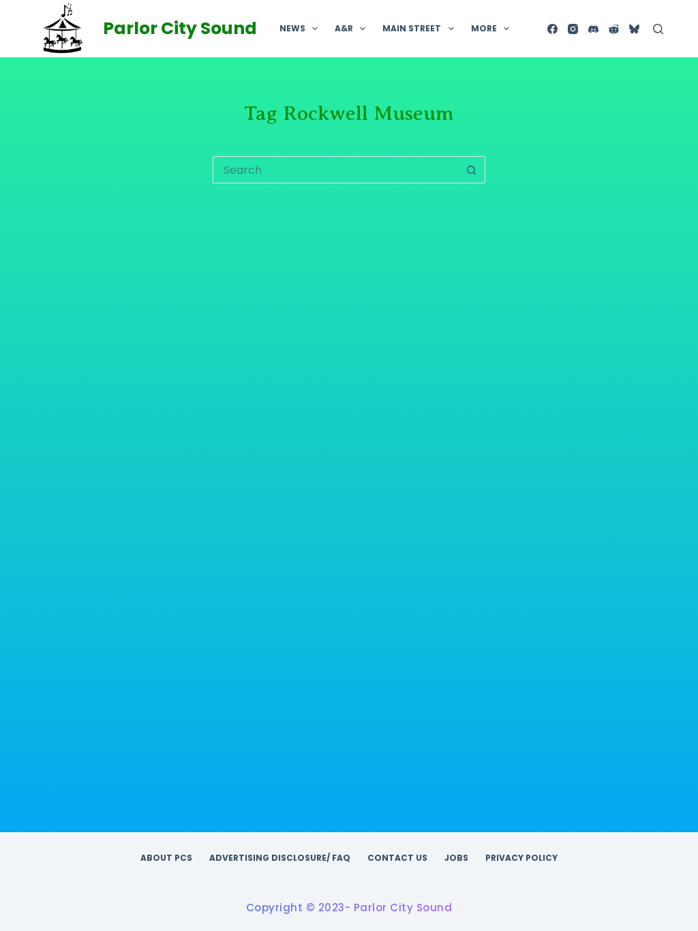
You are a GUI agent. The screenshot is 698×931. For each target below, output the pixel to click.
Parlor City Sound (180, 28)
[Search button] (471, 169)
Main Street (411, 28)
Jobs (456, 858)
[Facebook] (552, 29)
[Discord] (593, 29)
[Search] (658, 29)
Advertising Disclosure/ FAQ (279, 858)
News (292, 28)
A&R (344, 28)
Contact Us (397, 858)
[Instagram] (573, 29)
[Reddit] (614, 29)
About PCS (166, 858)
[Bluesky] (634, 29)
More (484, 28)
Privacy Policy (521, 858)
